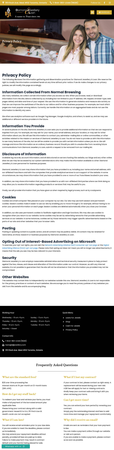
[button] (92, 12)
